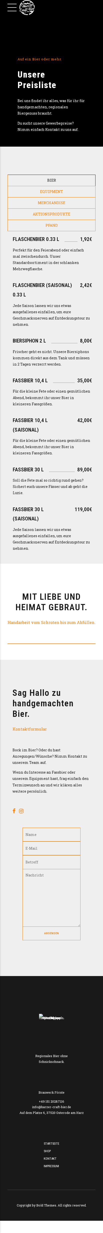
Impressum (51, 1166)
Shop (47, 1151)
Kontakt (50, 1158)
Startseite (51, 1143)
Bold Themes (46, 1205)
